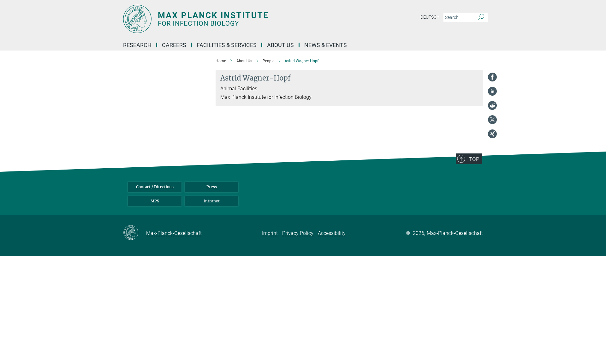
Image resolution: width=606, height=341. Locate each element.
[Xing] (492, 134)
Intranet (212, 201)
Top (474, 159)
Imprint (270, 233)
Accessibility (332, 233)
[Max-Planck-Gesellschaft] (134, 233)
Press (211, 186)
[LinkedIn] (492, 91)
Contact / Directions (155, 186)
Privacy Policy (297, 233)
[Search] (481, 17)
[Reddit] (492, 105)
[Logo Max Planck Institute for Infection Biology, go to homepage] (241, 19)
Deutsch (430, 17)
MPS (155, 201)
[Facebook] (492, 77)
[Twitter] (492, 119)
